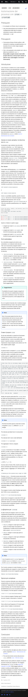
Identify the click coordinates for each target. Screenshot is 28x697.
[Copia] (26, 208)
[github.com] (4, 695)
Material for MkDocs (10, 692)
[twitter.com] (2, 695)
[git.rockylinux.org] (7, 695)
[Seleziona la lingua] (22, 1)
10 (12, 1)
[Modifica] (26, 8)
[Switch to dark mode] (19, 1)
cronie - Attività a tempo (17, 658)
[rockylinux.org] (10, 695)
